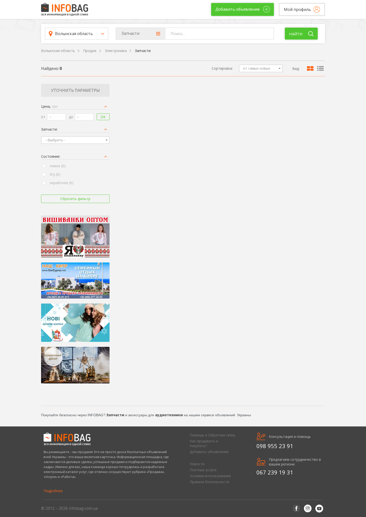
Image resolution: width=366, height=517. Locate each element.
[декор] (75, 365)
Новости (197, 464)
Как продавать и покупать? (204, 443)
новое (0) (57, 165)
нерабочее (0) (61, 182)
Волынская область (58, 50)
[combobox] (260, 68)
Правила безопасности (209, 481)
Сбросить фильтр (75, 198)
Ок (103, 116)
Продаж (90, 50)
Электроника (116, 50)
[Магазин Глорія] (75, 236)
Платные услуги (203, 469)
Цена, (49, 106)
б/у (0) (55, 174)
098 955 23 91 (274, 446)
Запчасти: (49, 129)
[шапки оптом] (75, 323)
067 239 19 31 (274, 472)
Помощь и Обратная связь (213, 435)
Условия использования (210, 475)
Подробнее (53, 490)
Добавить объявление (209, 451)
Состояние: (50, 156)
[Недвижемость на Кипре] (75, 280)
